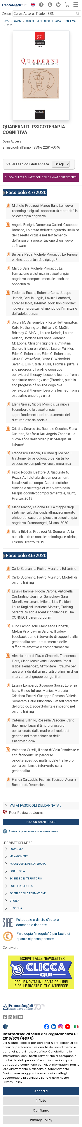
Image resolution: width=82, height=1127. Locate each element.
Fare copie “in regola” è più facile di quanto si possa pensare (43, 936)
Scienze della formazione (28, 893)
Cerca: (6, 13)
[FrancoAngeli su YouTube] (20, 1018)
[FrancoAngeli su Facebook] (5, 1018)
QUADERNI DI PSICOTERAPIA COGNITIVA (51, 21)
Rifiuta (41, 1100)
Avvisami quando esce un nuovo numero (33, 831)
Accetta (41, 1091)
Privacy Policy (41, 1120)
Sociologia (17, 871)
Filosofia (16, 908)
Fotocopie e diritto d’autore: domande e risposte (37, 922)
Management (19, 856)
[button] (31, 5)
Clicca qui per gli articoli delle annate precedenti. (41, 177)
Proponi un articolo (41, 821)
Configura (41, 1110)
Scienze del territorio (26, 878)
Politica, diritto (21, 886)
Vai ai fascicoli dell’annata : (35, 805)
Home (6, 21)
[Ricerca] (77, 13)
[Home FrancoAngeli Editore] (14, 5)
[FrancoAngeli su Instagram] (15, 1018)
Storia (14, 900)
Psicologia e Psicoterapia (28, 863)
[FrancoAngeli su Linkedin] (10, 1018)
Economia (16, 848)
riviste (17, 21)
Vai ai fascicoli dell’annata (27, 164)
